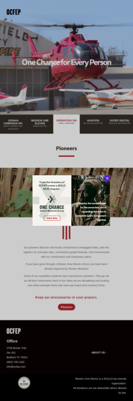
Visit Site (52, 218)
